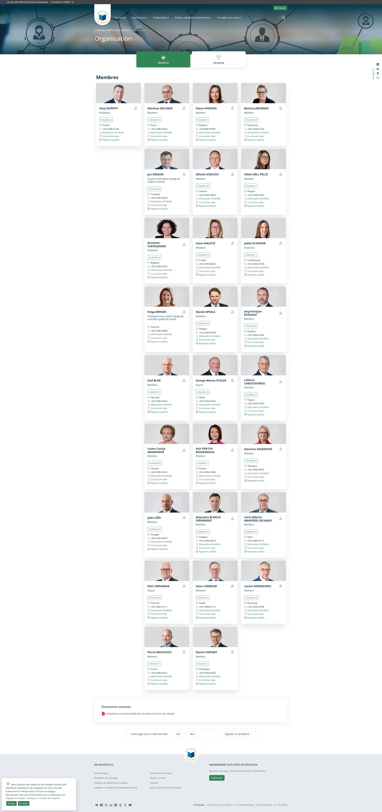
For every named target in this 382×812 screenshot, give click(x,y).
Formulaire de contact (161, 773)
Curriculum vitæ (110, 136)
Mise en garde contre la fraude (165, 787)
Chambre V (154, 188)
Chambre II (154, 257)
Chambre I (202, 119)
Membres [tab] (163, 62)
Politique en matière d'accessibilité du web (115, 787)
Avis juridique (101, 773)
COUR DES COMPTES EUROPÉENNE (111, 30)
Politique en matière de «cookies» (111, 782)
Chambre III (154, 119)
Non (192, 734)
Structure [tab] (218, 62)
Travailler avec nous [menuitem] (228, 17)
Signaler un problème (237, 734)
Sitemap (154, 782)
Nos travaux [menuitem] (139, 17)
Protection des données (106, 778)
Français (281, 8)
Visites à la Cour (158, 778)
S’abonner (217, 777)
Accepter (23, 803)
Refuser (11, 803)
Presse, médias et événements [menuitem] (192, 17)
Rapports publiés (110, 139)
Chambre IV (203, 185)
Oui (178, 734)
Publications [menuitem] (160, 17)
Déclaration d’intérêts (113, 132)
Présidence (105, 119)
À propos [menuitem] (119, 17)
